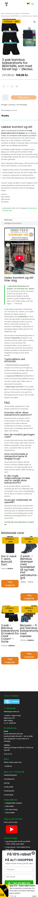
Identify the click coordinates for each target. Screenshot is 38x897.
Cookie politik (9, 787)
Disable (34, 896)
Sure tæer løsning (11, 809)
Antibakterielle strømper (13, 803)
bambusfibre (16, 338)
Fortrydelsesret (9, 779)
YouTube (14, 822)
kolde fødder (9, 806)
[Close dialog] (33, 853)
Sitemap (7, 783)
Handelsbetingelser (10, 775)
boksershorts (23, 317)
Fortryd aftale (8, 795)
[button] (35, 22)
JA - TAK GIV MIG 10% (19, 883)
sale (10, 211)
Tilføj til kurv (23, 97)
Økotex (31, 289)
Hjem (2, 13)
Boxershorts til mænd (13, 13)
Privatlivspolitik (9, 791)
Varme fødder (10, 813)
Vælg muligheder (10, 583)
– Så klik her (8, 766)
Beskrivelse (8, 220)
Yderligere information (12, 223)
